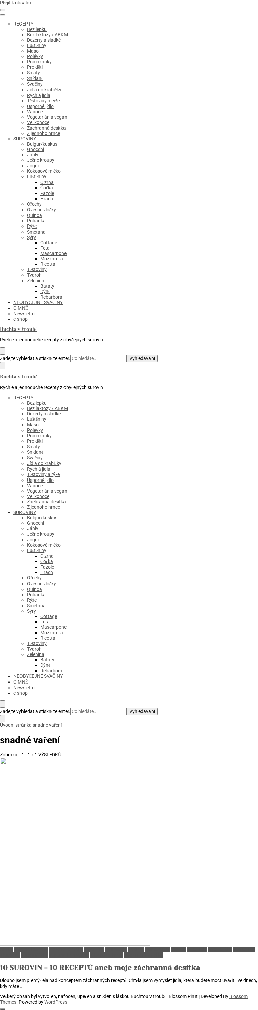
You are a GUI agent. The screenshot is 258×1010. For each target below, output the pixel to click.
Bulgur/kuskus (42, 144)
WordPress (55, 1002)
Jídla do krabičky (44, 89)
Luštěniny (36, 45)
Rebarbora (51, 297)
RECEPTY (23, 24)
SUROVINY (24, 138)
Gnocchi (35, 149)
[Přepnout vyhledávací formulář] (2, 351)
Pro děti (35, 67)
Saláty (33, 72)
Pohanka (36, 220)
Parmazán (116, 949)
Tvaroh (34, 275)
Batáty (47, 286)
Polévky (35, 56)
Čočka (46, 187)
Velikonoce (38, 122)
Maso (33, 51)
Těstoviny (37, 269)
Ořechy (34, 204)
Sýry (31, 237)
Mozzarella (51, 258)
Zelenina (35, 280)
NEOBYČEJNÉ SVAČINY (38, 302)
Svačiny (35, 84)
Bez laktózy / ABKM (47, 34)
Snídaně (35, 78)
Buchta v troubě (18, 329)
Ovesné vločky (41, 209)
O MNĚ (20, 308)
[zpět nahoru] (2, 1009)
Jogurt (34, 165)
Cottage (48, 242)
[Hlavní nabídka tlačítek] (2, 10)
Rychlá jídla (38, 95)
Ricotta (47, 264)
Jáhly (32, 154)
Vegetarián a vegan (47, 117)
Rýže (32, 226)
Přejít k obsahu (15, 2)
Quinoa (34, 215)
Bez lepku (37, 29)
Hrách (46, 198)
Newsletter (24, 313)
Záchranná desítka (46, 128)
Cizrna (47, 182)
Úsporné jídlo (40, 106)
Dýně (45, 291)
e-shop (20, 319)
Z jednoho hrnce (43, 133)
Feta (45, 248)
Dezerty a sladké (44, 40)
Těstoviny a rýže (43, 100)
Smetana (36, 232)
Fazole (47, 193)
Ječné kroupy (40, 160)
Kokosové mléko (44, 171)
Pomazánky (39, 61)
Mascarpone (53, 253)
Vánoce (35, 111)
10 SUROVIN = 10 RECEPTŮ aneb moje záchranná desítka (100, 968)
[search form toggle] (2, 704)
